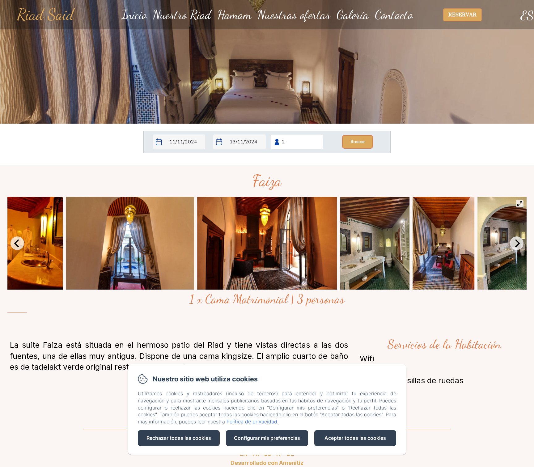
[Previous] (17, 243)
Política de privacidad (252, 421)
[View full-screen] (519, 203)
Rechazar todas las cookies (178, 438)
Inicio (133, 14)
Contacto (394, 14)
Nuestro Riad (182, 14)
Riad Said (45, 14)
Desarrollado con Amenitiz (267, 463)
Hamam (234, 14)
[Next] (516, 243)
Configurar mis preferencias (267, 438)
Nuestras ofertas (293, 14)
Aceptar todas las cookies (355, 438)
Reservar (462, 15)
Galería (353, 14)
